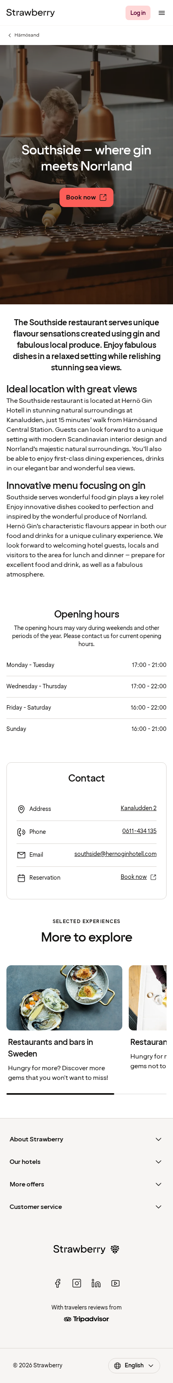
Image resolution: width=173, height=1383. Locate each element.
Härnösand (22, 35)
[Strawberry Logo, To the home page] (30, 13)
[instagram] (77, 1283)
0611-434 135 (139, 831)
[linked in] (96, 1283)
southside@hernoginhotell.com (115, 854)
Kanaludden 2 (139, 808)
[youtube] (115, 1283)
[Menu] (162, 13)
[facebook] (57, 1283)
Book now (134, 877)
